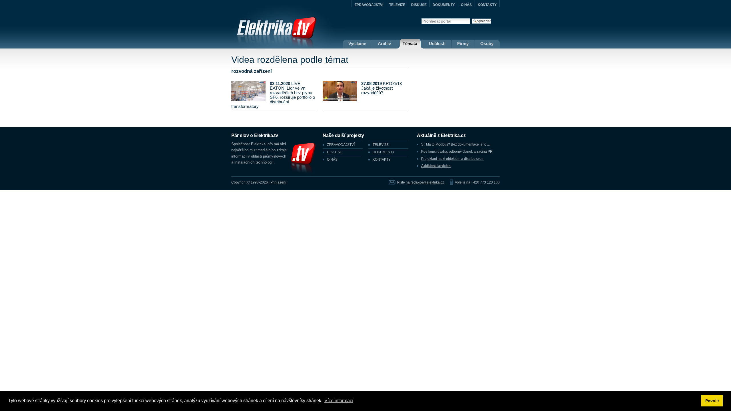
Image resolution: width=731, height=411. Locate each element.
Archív (384, 43)
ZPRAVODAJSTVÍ (369, 5)
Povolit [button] (712, 400)
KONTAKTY (487, 5)
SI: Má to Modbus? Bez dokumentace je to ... (455, 144)
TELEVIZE (397, 5)
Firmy (463, 43)
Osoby (486, 43)
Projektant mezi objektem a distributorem (452, 159)
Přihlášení (278, 182)
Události (437, 43)
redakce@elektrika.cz (427, 182)
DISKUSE (419, 5)
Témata (410, 43)
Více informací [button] (338, 400)
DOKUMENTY (444, 5)
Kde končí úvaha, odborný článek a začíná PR (457, 152)
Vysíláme (357, 43)
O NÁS (466, 5)
